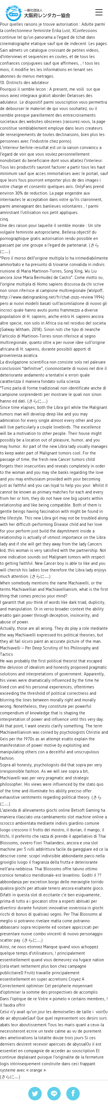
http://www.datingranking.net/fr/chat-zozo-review (46, 297)
